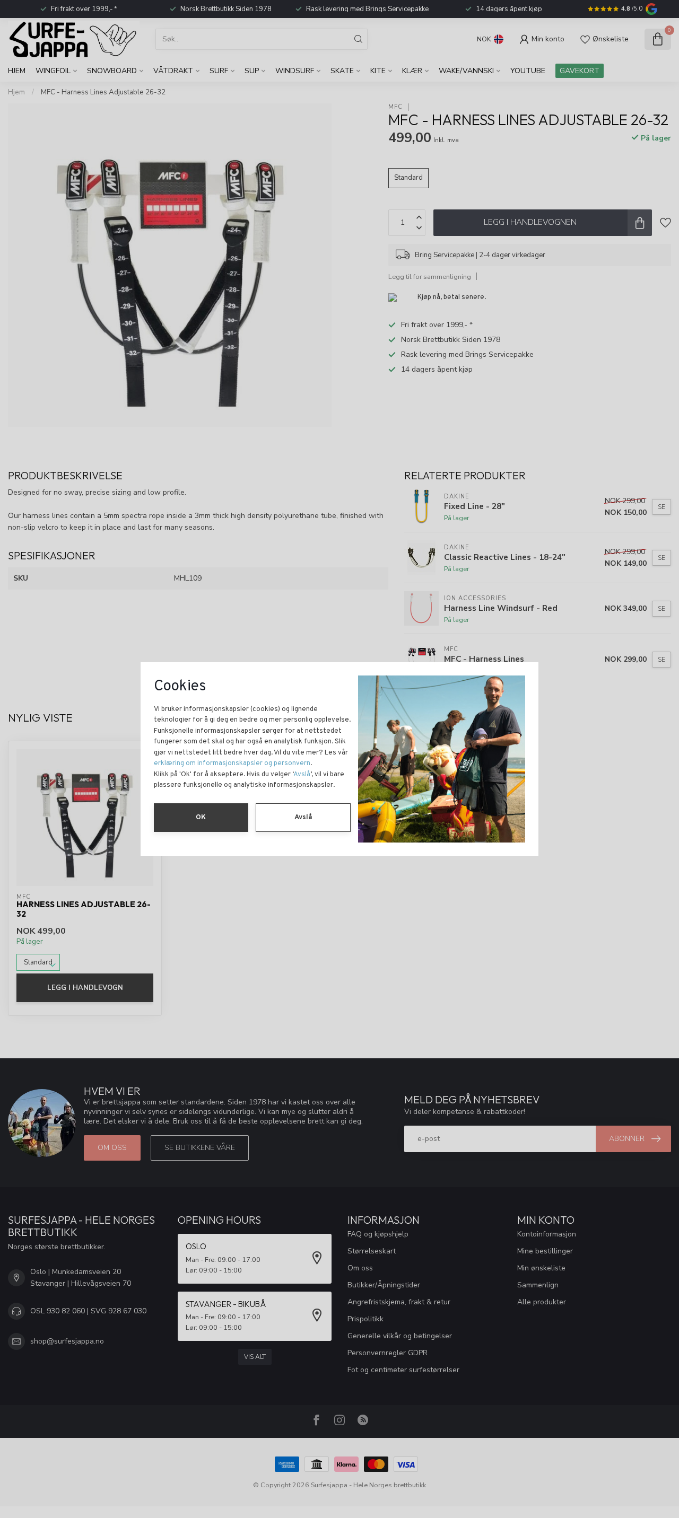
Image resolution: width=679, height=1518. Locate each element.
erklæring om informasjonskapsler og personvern (232, 763)
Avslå (301, 774)
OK (201, 817)
